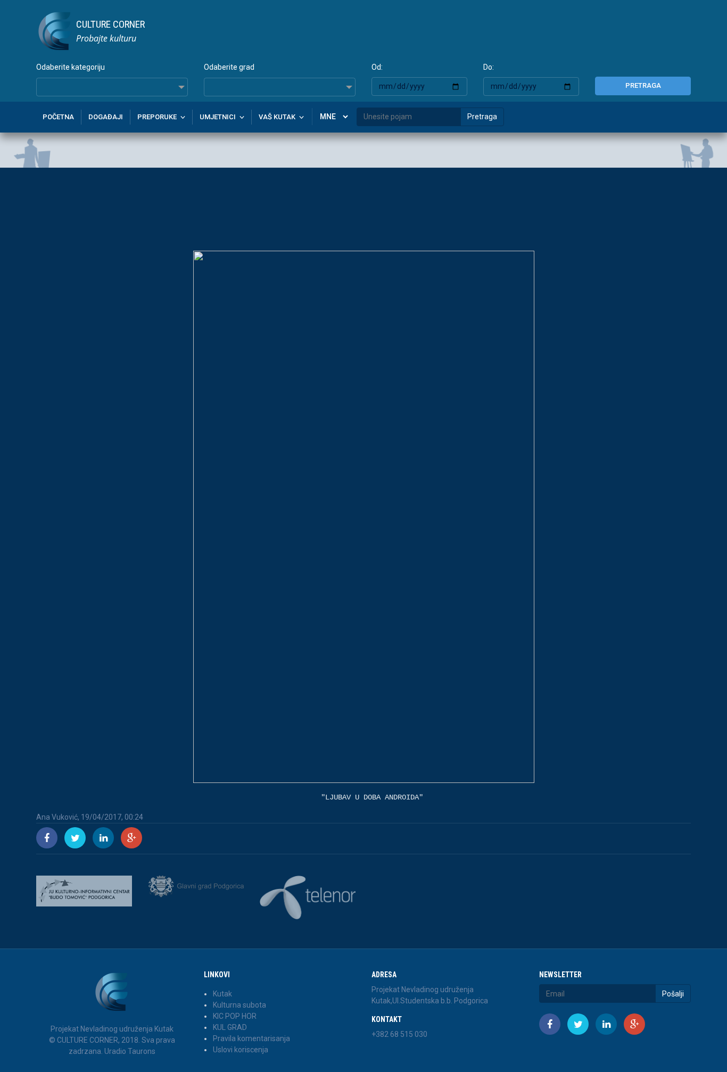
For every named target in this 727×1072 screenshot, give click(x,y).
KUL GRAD (230, 1027)
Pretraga (643, 85)
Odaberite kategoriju (70, 67)
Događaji (105, 117)
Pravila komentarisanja (251, 1038)
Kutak (222, 993)
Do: (488, 67)
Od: (377, 67)
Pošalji (673, 993)
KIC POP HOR (235, 1016)
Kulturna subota (239, 1005)
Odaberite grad (229, 67)
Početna (58, 117)
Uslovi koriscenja (240, 1049)
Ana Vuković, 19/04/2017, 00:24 (89, 817)
